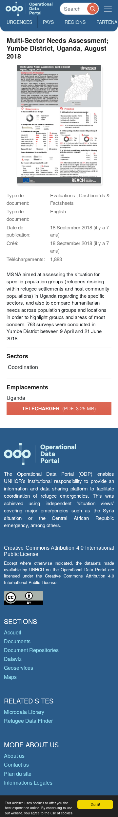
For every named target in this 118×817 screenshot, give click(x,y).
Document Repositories (31, 650)
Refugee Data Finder (28, 720)
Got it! (95, 804)
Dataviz (13, 659)
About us (14, 755)
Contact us (16, 764)
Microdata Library (24, 712)
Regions (75, 22)
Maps (10, 677)
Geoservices (18, 667)
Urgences (19, 22)
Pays (48, 22)
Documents (17, 641)
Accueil (12, 632)
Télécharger (59, 408)
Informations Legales (28, 782)
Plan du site (17, 773)
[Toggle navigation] (108, 8)
